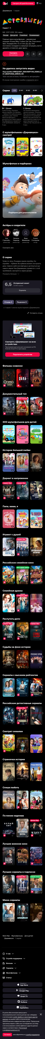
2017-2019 (10, 32)
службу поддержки (33, 1034)
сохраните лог (31, 80)
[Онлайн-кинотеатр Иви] (6, 3)
